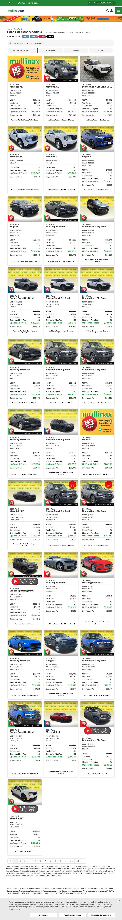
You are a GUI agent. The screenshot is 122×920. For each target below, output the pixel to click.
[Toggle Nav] (118, 10)
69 (77, 861)
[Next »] (83, 861)
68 (71, 861)
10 (60, 861)
